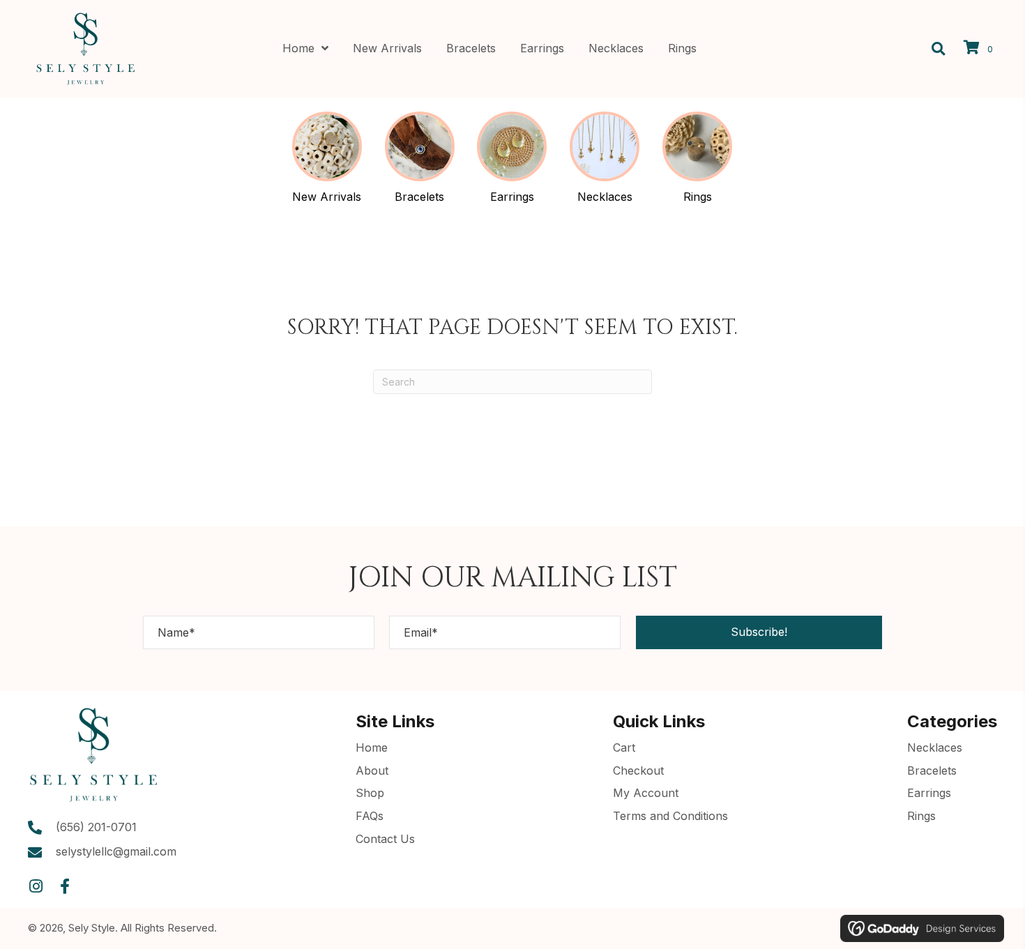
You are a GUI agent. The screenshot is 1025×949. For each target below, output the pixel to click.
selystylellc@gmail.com (116, 851)
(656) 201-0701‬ (96, 827)
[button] (759, 632)
